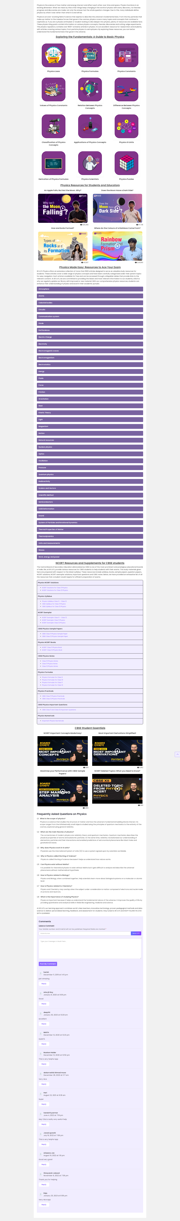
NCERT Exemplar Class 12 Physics (53, 623)
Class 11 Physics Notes (50, 664)
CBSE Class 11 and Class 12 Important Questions (59, 710)
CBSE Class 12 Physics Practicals (53, 699)
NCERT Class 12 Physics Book (52, 650)
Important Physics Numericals (53, 721)
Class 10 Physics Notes (50, 661)
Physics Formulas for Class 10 (52, 680)
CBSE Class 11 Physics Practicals (53, 696)
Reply (44, 983)
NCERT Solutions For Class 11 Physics (55, 588)
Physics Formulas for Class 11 (52, 682)
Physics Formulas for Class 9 (52, 677)
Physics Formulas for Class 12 (52, 685)
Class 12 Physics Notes (50, 666)
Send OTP (136, 933)
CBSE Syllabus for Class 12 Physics (54, 606)
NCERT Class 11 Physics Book (52, 647)
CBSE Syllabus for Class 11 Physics (54, 604)
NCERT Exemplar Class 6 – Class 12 (54, 617)
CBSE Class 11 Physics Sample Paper (54, 634)
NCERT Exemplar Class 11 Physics (53, 620)
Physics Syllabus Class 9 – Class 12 (54, 601)
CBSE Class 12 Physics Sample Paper (55, 636)
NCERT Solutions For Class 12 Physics (55, 590)
